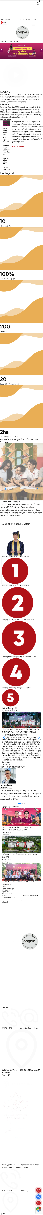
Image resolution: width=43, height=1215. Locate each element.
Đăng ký (5, 902)
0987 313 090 (5, 19)
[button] (37, 489)
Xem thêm (6, 762)
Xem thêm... (6, 835)
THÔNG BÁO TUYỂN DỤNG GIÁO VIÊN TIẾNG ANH (21, 882)
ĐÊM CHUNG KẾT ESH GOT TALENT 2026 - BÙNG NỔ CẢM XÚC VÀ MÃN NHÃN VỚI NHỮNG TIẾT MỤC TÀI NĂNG (20, 732)
